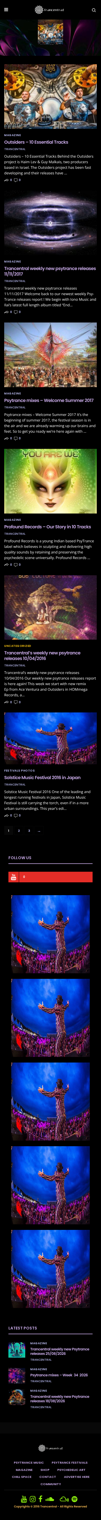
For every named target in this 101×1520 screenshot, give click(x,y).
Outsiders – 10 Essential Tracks (36, 142)
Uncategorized (17, 646)
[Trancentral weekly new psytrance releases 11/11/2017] (50, 223)
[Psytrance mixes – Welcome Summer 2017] (50, 354)
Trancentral (15, 149)
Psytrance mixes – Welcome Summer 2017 (48, 400)
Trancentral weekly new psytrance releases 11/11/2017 (50, 271)
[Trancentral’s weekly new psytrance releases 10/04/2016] (50, 607)
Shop (44, 1470)
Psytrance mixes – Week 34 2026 (59, 1375)
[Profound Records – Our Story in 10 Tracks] (50, 481)
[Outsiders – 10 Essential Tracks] (50, 96)
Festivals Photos (19, 770)
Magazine (12, 135)
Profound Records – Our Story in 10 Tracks (47, 527)
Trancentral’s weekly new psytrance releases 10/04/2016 (42, 656)
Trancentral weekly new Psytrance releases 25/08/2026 (59, 1351)
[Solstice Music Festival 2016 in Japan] (50, 738)
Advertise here (76, 1477)
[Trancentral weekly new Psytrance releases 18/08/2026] (16, 1397)
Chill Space (21, 1477)
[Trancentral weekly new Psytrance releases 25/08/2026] (16, 1350)
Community (50, 1484)
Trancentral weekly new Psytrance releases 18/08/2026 (59, 1399)
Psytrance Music (29, 1462)
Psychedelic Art (71, 1470)
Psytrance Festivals (70, 1462)
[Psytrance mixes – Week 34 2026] (16, 1376)
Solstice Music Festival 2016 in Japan (42, 777)
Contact (47, 1477)
